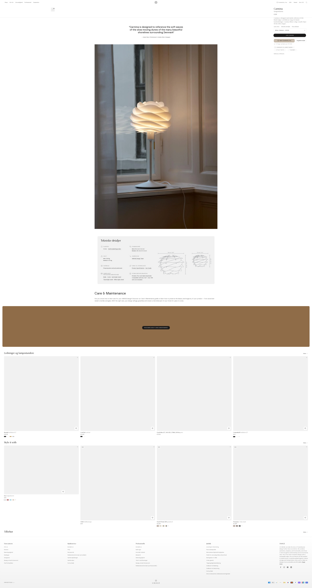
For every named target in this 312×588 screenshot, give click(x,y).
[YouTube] (287, 567)
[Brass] (11, 436)
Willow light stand (119, 279)
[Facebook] (280, 567)
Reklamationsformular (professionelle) (146, 565)
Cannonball (240, 432)
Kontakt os (70, 547)
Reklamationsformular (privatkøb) (77, 555)
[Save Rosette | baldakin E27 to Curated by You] (76, 428)
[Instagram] (284, 567)
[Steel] (13, 436)
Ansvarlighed (19, 3)
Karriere (6, 549)
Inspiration (36, 3)
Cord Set (85, 432)
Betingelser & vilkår (211, 557)
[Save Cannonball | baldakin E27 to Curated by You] (305, 428)
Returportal (71, 552)
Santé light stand (116, 277)
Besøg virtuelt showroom (11, 560)
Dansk (295, 2)
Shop (6, 3)
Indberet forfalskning (212, 565)
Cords (109, 277)
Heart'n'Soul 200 (165, 522)
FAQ (69, 549)
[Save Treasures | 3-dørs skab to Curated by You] (305, 517)
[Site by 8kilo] (13, 582)
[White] (8, 436)
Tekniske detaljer (285, 26)
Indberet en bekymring (212, 568)
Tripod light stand (108, 279)
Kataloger (6, 555)
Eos (9, 496)
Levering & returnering (212, 547)
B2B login (138, 549)
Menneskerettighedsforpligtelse (215, 552)
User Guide (148, 268)
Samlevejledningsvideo (114, 249)
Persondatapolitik (211, 549)
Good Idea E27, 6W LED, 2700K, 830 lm (170, 432)
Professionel (28, 3)
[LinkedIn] (291, 567)
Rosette (10, 432)
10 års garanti (210, 560)
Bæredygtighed (8, 552)
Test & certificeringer (141, 560)
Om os (6, 547)
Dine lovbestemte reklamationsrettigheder (218, 573)
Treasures (239, 522)
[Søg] (306, 2)
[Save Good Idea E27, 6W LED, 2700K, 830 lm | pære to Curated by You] (229, 428)
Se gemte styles (301, 40)
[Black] (5, 436)
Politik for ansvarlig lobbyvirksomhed (216, 555)
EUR (290, 2)
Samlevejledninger (73, 557)
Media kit (138, 555)
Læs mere (276, 26)
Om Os (11, 3)
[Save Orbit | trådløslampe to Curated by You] (152, 517)
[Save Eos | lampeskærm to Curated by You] (63, 491)
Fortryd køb (71, 563)
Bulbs (104, 277)
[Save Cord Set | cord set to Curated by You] (152, 428)
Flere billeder (295, 26)
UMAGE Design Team (138, 258)
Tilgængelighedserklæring (213, 563)
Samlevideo (71, 560)
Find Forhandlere (8, 563)
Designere (7, 557)
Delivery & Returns (279, 53)
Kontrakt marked (140, 552)
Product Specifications (138, 268)
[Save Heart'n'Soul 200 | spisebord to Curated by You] (229, 517)
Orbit (86, 522)
